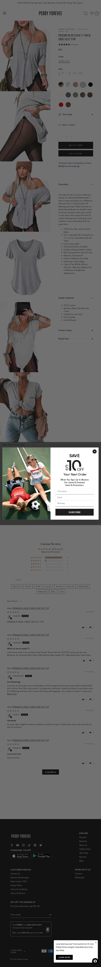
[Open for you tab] (95, 961)
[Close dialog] (94, 451)
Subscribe (74, 512)
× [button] (96, 942)
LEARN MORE (64, 957)
